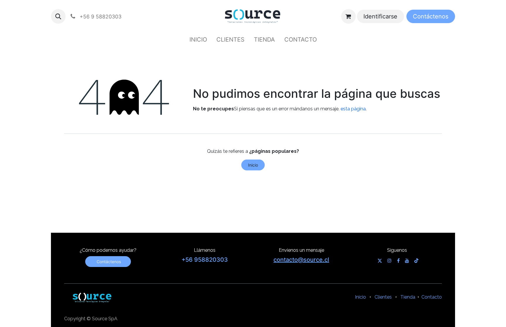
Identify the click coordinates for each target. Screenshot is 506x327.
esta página (353, 109)
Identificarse (380, 16)
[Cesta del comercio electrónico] (348, 16)
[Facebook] (398, 260)
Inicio (253, 164)
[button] (58, 16)
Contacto (431, 297)
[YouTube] (407, 260)
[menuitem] (198, 39)
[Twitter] (379, 260)
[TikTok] (416, 260)
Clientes (383, 297)
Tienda (407, 297)
